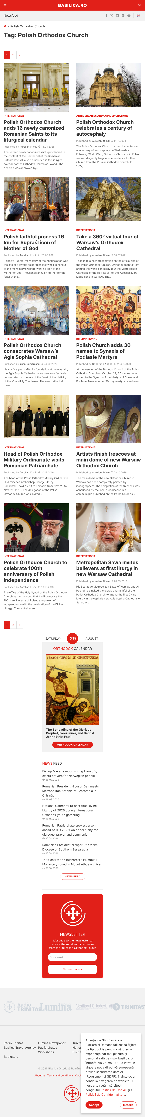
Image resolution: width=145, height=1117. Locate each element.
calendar (72, 649)
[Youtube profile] (128, 16)
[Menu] (5, 5)
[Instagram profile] (117, 16)
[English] (139, 16)
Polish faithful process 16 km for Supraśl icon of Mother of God (34, 242)
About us (39, 1075)
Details (128, 1105)
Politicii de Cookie (114, 1090)
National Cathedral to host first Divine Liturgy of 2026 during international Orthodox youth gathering (69, 810)
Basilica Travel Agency (20, 1047)
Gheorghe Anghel (102, 363)
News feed (72, 876)
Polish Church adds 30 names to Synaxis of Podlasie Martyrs (103, 351)
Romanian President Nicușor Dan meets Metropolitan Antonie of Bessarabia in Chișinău (70, 790)
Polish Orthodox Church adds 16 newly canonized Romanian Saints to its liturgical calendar (34, 131)
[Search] (140, 5)
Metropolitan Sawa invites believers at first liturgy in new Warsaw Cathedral (107, 568)
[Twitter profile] (111, 16)
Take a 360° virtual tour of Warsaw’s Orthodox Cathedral (107, 242)
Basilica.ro (72, 5)
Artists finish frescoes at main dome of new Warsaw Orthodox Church (108, 459)
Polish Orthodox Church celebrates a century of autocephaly (105, 128)
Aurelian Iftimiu (28, 146)
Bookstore (11, 1056)
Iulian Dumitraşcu (30, 363)
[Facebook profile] (106, 16)
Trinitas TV (80, 1043)
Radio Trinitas (13, 1043)
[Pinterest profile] (123, 16)
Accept (94, 1105)
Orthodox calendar (72, 744)
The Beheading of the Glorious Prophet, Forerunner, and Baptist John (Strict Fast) (70, 733)
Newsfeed (11, 15)
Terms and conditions (60, 1075)
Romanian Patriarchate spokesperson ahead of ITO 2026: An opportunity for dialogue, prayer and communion (70, 829)
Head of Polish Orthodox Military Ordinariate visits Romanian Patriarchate (34, 459)
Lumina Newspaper (52, 1043)
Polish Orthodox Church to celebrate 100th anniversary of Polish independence (35, 571)
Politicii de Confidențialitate (105, 1094)
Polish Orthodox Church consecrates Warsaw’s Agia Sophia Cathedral (32, 351)
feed (52, 763)
